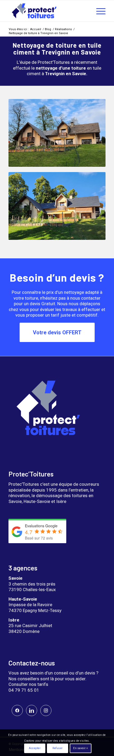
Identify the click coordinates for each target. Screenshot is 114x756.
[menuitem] (98, 10)
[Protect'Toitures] (47, 10)
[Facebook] (17, 710)
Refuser (57, 748)
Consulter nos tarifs (28, 684)
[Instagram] (45, 710)
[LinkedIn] (31, 710)
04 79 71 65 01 (23, 690)
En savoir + (80, 748)
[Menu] (98, 10)
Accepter (35, 748)
